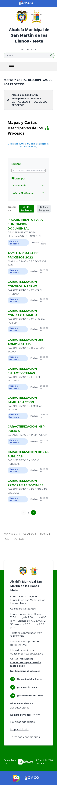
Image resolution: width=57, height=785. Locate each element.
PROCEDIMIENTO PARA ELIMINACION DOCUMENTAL (25, 224)
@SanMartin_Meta (27, 687)
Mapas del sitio (19, 729)
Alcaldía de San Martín (25, 95)
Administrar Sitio (29, 49)
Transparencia (20, 98)
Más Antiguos (44, 209)
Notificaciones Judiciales (25, 671)
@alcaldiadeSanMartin (29, 679)
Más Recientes (26, 209)
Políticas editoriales (22, 721)
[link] (16, 778)
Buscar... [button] (10, 55)
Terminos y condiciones (25, 737)
